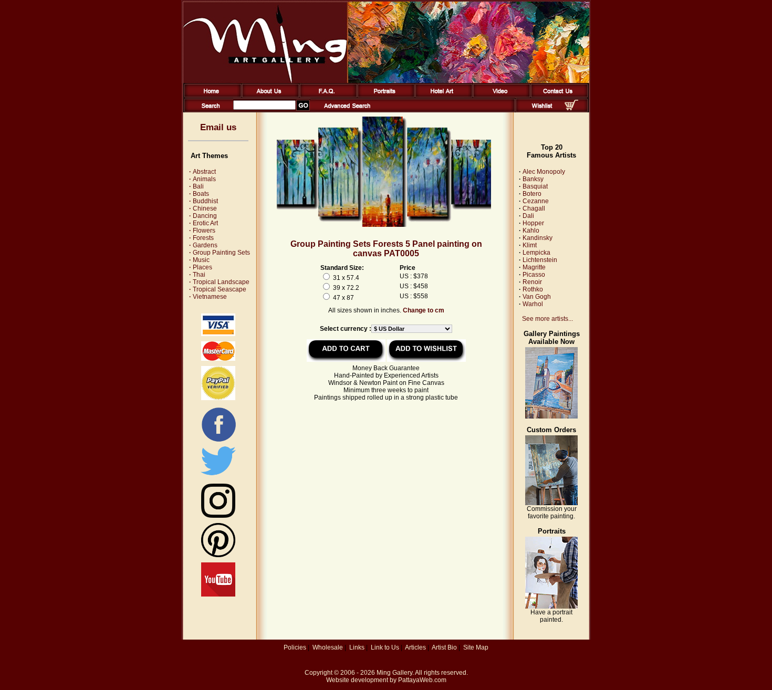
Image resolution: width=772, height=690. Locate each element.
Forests (201, 238)
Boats (199, 193)
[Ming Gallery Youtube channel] (218, 594)
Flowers (202, 230)
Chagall (534, 208)
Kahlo (531, 230)
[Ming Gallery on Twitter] (218, 476)
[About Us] (268, 95)
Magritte (534, 267)
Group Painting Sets (219, 252)
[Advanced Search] (347, 110)
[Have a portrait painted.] (551, 606)
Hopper (533, 223)
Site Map (475, 647)
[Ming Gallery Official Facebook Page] (218, 441)
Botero (532, 193)
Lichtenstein (540, 260)
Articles (415, 647)
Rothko (533, 289)
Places (200, 267)
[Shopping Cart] (571, 108)
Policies (295, 647)
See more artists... (547, 318)
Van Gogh (537, 296)
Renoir (532, 282)
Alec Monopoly (544, 171)
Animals (202, 179)
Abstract (202, 171)
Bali (196, 186)
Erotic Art (203, 223)
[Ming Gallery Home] (211, 95)
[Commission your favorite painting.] (551, 503)
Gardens (203, 245)
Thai (197, 274)
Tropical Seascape (217, 289)
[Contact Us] (557, 95)
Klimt (530, 245)
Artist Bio (444, 647)
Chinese (203, 208)
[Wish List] (542, 110)
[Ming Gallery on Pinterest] (218, 555)
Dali (528, 215)
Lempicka (536, 252)
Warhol (533, 304)
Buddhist (203, 201)
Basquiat (535, 186)
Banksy (533, 179)
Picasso (534, 274)
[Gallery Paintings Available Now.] (551, 416)
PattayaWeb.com (422, 680)
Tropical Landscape (219, 282)
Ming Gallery (394, 672)
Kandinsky (537, 238)
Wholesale (327, 647)
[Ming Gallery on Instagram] (218, 515)
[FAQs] (326, 95)
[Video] (499, 95)
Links (356, 647)
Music (199, 260)
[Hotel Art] (442, 95)
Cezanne (536, 201)
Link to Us (385, 647)
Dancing (203, 215)
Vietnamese (208, 296)
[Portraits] (384, 95)
